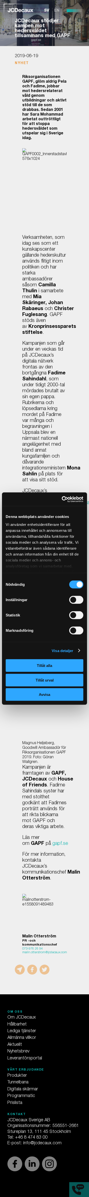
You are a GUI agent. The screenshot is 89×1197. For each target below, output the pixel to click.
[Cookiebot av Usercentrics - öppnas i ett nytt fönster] (62, 499)
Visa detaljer (62, 650)
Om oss (15, 1011)
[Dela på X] (44, 970)
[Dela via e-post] (20, 970)
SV (46, 11)
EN (56, 11)
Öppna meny (74, 10)
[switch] (76, 600)
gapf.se (60, 843)
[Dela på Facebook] (32, 970)
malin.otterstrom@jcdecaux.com (44, 952)
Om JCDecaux (21, 1017)
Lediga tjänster (21, 1031)
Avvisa (44, 694)
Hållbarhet (17, 1024)
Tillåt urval (45, 680)
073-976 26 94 (32, 949)
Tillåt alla (44, 665)
